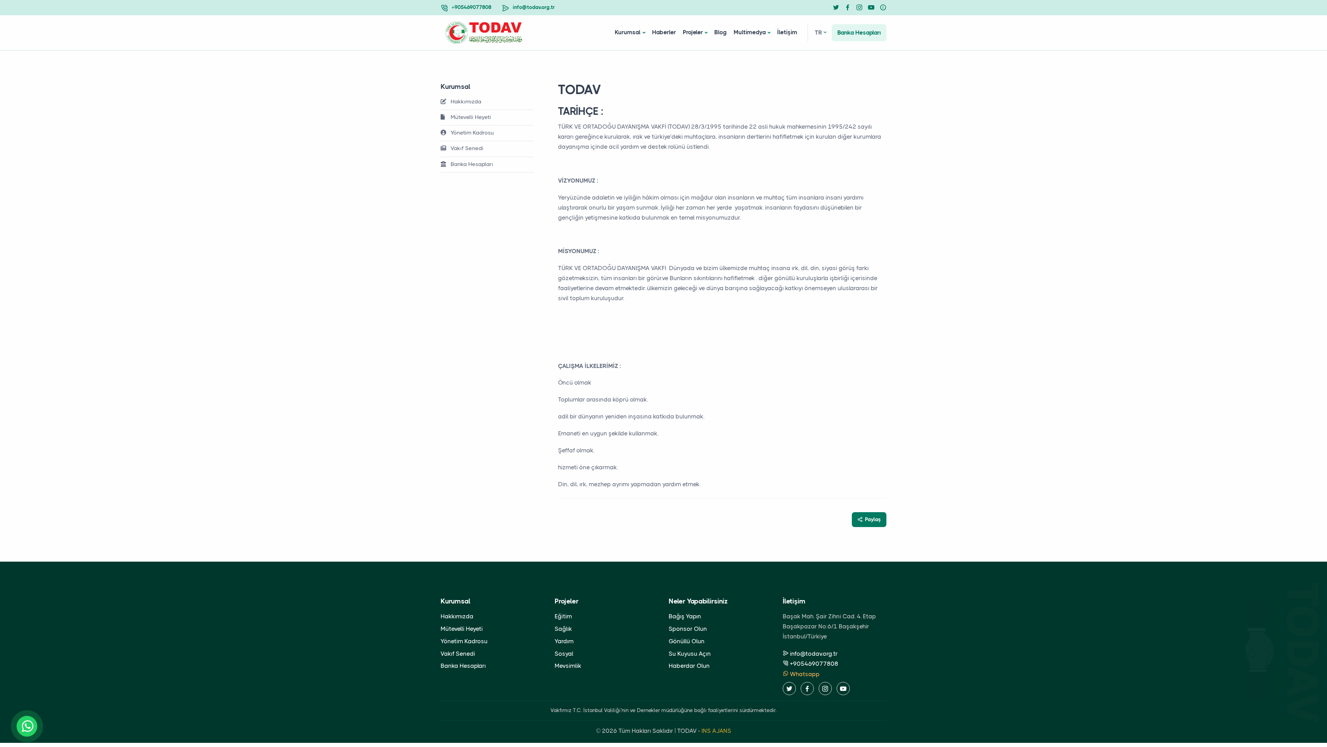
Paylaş (873, 519)
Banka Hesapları (859, 32)
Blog (720, 32)
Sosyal (564, 653)
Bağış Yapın (685, 616)
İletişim (787, 32)
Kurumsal (628, 32)
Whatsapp (804, 674)
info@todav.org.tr (534, 7)
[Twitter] (835, 7)
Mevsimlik (568, 665)
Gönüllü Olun (687, 641)
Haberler (664, 32)
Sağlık (563, 628)
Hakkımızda (465, 101)
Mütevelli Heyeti (470, 117)
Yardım (564, 641)
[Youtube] (871, 7)
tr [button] (818, 32)
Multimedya (750, 32)
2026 (609, 730)
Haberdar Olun (689, 665)
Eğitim (563, 616)
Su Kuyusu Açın (690, 653)
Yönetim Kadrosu (471, 132)
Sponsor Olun (688, 628)
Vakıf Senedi (466, 148)
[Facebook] (847, 7)
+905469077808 (471, 7)
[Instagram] (859, 7)
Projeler (693, 32)
